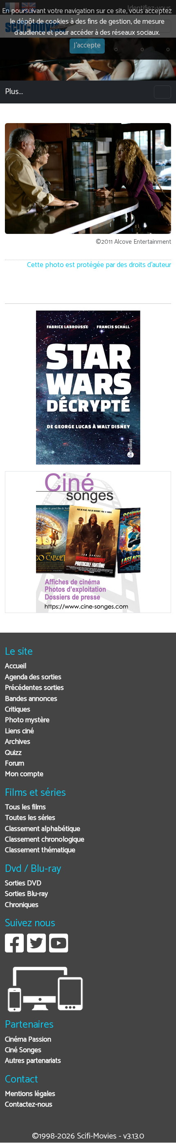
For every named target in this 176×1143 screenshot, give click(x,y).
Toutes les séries (30, 818)
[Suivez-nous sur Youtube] (58, 949)
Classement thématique (40, 850)
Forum (14, 764)
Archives (17, 742)
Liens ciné (19, 731)
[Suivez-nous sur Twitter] (36, 949)
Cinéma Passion (28, 1040)
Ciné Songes (23, 1050)
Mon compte (24, 774)
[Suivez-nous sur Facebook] (14, 949)
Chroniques (21, 905)
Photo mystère (27, 720)
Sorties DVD (23, 883)
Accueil (15, 666)
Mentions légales (30, 1094)
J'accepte (87, 46)
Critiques (17, 710)
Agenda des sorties (33, 677)
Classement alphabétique (42, 829)
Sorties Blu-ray (26, 894)
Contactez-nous (28, 1105)
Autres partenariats (33, 1061)
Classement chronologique (44, 840)
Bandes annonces (31, 699)
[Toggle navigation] (162, 92)
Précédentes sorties (34, 688)
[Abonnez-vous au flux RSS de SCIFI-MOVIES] (79, 949)
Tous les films (25, 807)
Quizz (13, 753)
